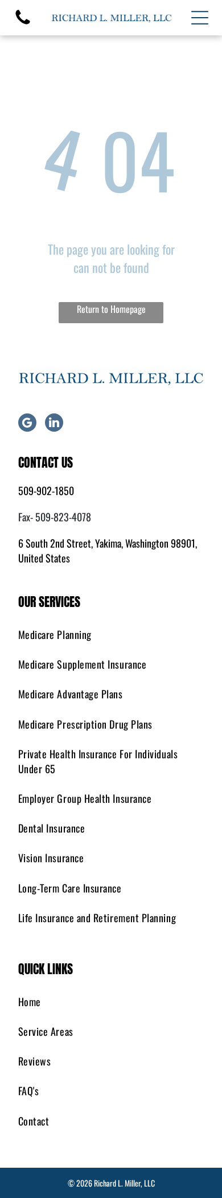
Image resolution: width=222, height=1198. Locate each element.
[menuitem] (111, 634)
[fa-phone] (23, 22)
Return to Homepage (111, 309)
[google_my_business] (27, 424)
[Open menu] (199, 17)
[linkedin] (54, 424)
